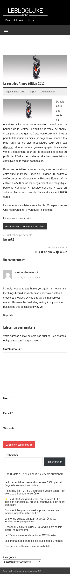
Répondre (8, 315)
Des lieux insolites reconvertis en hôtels (27, 546)
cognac (21, 218)
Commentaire (12, 349)
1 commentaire (47, 91)
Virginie (32, 91)
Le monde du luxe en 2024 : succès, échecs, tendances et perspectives (30, 520)
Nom (7, 398)
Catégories (9, 557)
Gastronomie (12, 226)
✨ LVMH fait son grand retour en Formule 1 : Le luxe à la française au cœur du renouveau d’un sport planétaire (34, 502)
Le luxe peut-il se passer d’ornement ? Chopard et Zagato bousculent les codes (33, 484)
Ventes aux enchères (34, 226)
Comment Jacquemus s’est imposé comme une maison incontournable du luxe (32, 512)
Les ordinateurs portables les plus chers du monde (34, 540)
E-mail (8, 413)
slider (29, 218)
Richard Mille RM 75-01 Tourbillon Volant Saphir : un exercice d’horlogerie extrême (35, 492)
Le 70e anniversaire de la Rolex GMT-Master (30, 535)
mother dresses (24, 272)
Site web (8, 428)
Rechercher (11, 455)
